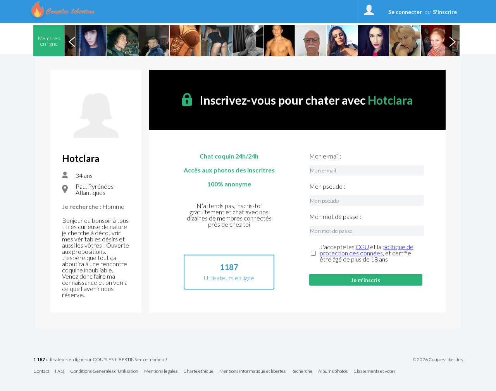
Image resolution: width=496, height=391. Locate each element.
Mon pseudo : (327, 186)
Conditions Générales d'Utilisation (104, 371)
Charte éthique (198, 371)
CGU (362, 246)
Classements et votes (374, 371)
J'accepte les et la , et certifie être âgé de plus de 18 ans (366, 253)
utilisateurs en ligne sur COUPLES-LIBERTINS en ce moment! (100, 359)
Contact (41, 371)
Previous (71, 40)
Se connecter (405, 12)
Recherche (301, 371)
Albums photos (333, 371)
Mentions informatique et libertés (252, 371)
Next (452, 40)
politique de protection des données (366, 250)
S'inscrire (445, 12)
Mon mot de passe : (335, 217)
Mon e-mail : (325, 156)
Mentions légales (160, 371)
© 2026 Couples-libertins (438, 359)
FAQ (59, 371)
